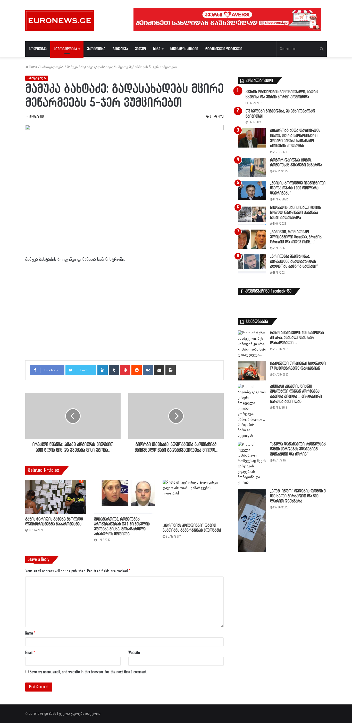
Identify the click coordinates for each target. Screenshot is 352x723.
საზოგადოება (65, 49)
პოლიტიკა (38, 49)
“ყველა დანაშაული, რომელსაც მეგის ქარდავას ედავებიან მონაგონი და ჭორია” (298, 449)
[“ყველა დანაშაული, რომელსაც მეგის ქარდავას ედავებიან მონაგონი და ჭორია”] (252, 463)
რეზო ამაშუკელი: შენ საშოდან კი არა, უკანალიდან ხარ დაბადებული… (297, 338)
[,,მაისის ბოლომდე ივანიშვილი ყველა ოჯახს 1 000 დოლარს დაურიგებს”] (252, 190)
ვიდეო (140, 49)
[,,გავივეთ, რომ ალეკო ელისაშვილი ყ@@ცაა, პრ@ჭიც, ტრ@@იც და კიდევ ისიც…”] (252, 239)
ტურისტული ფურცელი (223, 49)
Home (32, 67)
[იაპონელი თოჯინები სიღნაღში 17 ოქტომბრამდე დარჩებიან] (252, 370)
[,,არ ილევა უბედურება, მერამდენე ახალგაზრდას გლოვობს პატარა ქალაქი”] (252, 263)
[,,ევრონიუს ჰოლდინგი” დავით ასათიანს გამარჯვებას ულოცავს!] (193, 500)
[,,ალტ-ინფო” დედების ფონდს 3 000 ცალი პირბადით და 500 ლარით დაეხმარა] (252, 520)
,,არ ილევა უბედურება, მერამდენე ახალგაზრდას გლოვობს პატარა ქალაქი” (294, 261)
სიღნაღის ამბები (184, 49)
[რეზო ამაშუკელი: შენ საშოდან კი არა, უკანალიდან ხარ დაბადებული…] (252, 344)
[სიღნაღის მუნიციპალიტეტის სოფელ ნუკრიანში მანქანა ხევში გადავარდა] (252, 215)
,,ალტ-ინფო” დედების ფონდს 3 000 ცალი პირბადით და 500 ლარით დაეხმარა (298, 496)
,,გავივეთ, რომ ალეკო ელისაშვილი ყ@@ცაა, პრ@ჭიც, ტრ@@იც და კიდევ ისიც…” (296, 237)
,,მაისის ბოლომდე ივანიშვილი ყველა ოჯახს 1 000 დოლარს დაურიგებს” (297, 188)
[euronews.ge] (59, 20)
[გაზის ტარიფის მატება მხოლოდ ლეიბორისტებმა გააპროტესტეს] (55, 497)
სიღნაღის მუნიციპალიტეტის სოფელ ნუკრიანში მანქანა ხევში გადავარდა (295, 213)
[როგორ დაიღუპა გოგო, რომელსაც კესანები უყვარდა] (252, 167)
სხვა (156, 49)
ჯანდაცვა (120, 49)
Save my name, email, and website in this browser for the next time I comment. (88, 672)
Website (134, 653)
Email (30, 653)
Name (30, 633)
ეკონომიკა (96, 49)
